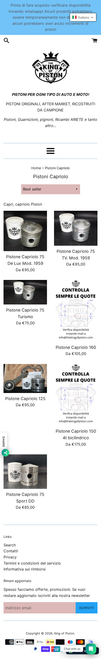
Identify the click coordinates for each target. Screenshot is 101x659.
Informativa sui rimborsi (25, 569)
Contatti (11, 551)
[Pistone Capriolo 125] (25, 378)
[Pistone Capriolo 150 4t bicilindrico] (75, 395)
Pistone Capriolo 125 (25, 398)
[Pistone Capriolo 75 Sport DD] (25, 471)
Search (10, 545)
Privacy (10, 557)
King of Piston (64, 633)
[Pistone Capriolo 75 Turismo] (25, 292)
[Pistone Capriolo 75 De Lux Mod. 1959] (25, 231)
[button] (83, 17)
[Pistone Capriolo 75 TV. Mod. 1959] (75, 228)
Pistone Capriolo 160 (76, 347)
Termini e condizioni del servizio (32, 563)
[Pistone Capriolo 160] (75, 311)
